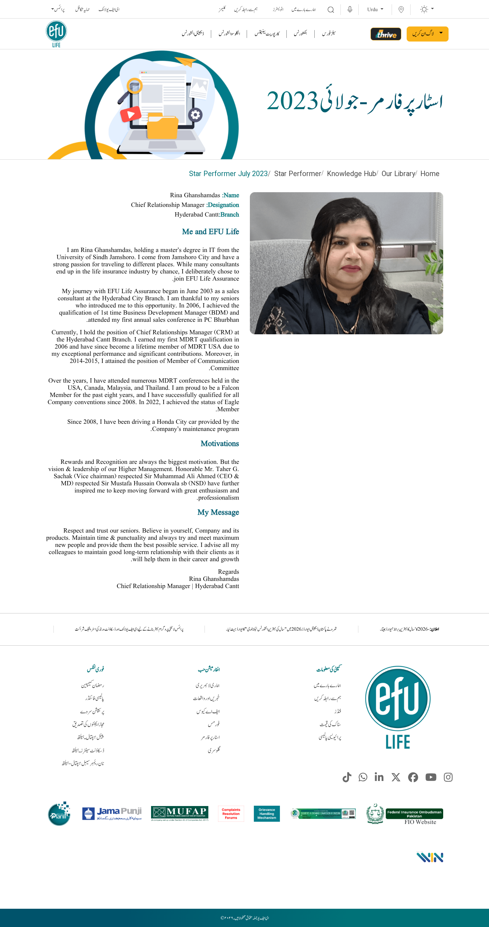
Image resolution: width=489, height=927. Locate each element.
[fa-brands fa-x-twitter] (396, 779)
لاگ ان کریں (423, 33)
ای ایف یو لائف (108, 10)
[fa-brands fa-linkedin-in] (379, 779)
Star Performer (297, 174)
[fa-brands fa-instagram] (448, 779)
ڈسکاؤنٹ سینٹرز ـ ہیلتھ (88, 750)
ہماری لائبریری (208, 685)
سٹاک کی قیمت (330, 724)
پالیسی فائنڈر (94, 698)
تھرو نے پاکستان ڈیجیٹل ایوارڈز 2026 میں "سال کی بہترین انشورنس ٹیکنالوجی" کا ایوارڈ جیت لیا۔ (329, 629)
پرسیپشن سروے (92, 711)
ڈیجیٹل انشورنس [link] (193, 34)
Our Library (398, 174)
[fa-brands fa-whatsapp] (363, 779)
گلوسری (214, 750)
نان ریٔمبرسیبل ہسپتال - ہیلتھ (83, 763)
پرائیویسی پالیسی (330, 737)
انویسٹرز (278, 10)
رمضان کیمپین (92, 685)
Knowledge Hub (351, 174)
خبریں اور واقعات (206, 698)
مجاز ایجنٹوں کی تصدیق (88, 724)
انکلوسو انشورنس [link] (229, 34)
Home (430, 174)
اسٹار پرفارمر (210, 737)
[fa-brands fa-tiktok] (347, 779)
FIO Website (420, 822)
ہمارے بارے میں (303, 10)
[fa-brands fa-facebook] (413, 779)
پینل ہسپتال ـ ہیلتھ (90, 737)
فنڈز (337, 711)
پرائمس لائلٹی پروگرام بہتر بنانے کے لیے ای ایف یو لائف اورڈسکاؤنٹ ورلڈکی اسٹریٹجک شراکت (176, 629)
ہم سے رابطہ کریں (246, 10)
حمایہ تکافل (82, 10)
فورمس (214, 724)
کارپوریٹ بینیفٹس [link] (267, 34)
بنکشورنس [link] (300, 34)
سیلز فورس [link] (329, 34)
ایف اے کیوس (208, 711)
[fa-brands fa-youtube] (431, 779)
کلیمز (222, 10)
